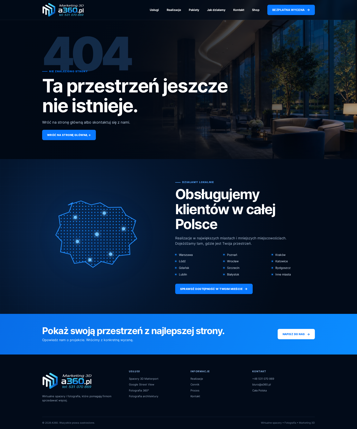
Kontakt (238, 10)
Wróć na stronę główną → (69, 135)
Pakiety (194, 10)
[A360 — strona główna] (63, 10)
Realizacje (174, 10)
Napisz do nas (296, 334)
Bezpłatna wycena (291, 10)
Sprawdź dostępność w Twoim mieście (214, 289)
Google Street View (141, 384)
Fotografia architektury (143, 396)
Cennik (194, 384)
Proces (194, 390)
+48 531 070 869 (263, 378)
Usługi (154, 10)
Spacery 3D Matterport (143, 378)
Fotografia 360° (139, 390)
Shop (255, 10)
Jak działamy (216, 10)
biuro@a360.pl (261, 384)
